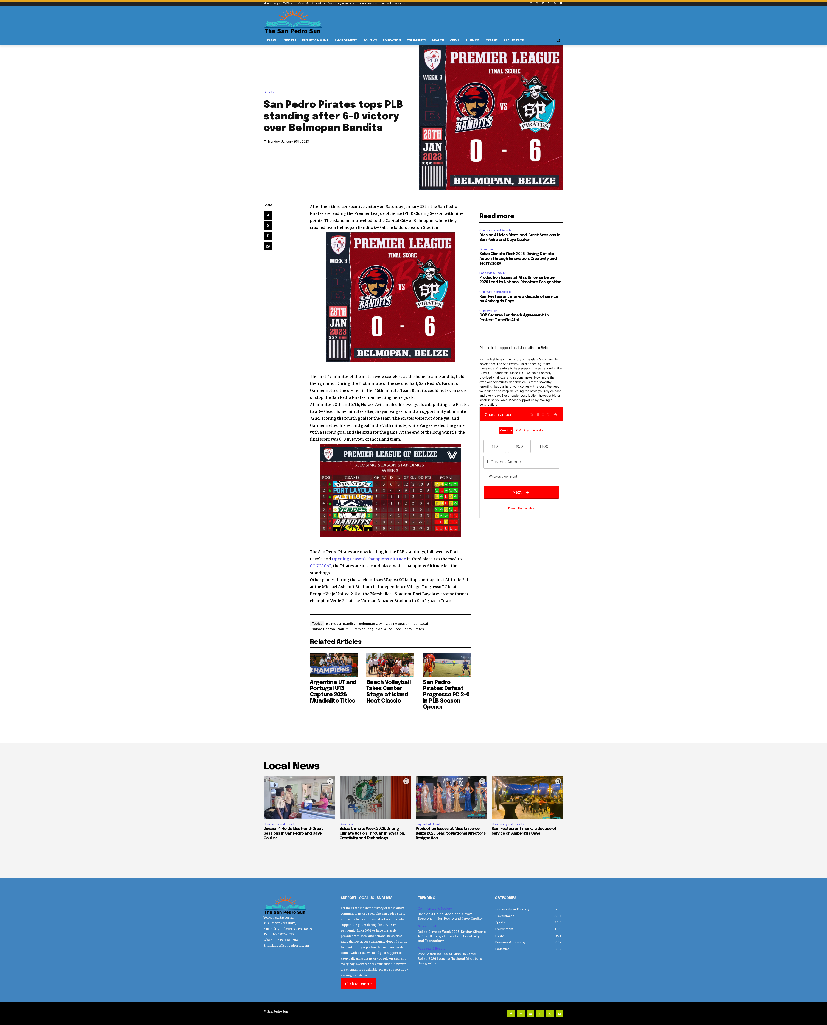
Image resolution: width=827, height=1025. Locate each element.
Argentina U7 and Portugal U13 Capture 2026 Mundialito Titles (333, 691)
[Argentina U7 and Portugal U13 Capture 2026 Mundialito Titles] (334, 665)
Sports (269, 92)
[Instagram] (537, 3)
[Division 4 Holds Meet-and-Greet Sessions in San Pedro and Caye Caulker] (299, 797)
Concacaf (421, 623)
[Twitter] (554, 3)
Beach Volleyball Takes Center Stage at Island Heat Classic (388, 691)
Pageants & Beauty (492, 273)
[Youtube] (560, 3)
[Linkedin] (543, 3)
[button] (558, 40)
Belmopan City (370, 623)
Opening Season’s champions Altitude (369, 558)
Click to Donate (358, 984)
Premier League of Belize (372, 629)
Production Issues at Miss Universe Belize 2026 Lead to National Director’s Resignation (451, 833)
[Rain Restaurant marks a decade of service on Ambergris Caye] (527, 797)
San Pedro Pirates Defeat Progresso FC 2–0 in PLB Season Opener (446, 694)
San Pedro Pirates (410, 629)
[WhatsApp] (268, 246)
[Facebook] (531, 3)
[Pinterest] (549, 3)
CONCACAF (320, 565)
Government (488, 249)
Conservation (488, 311)
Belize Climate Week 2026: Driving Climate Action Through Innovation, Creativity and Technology (518, 258)
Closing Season (398, 623)
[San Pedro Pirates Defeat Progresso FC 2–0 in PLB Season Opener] (447, 665)
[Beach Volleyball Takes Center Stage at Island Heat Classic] (390, 665)
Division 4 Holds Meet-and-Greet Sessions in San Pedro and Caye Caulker (293, 833)
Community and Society (495, 230)
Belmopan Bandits (340, 623)
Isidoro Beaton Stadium (330, 629)
